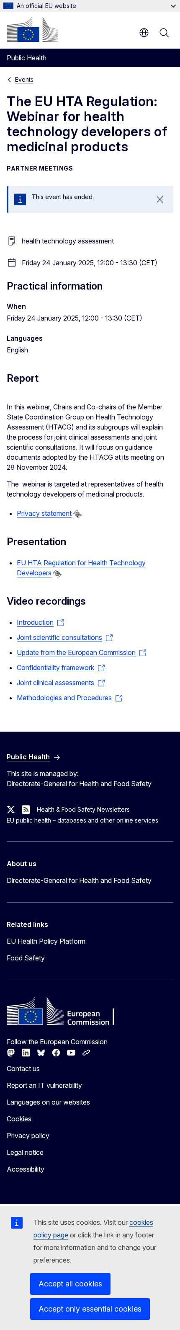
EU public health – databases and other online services (82, 820)
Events (24, 79)
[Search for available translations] (77, 514)
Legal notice (25, 1152)
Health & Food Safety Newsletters (83, 809)
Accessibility (25, 1169)
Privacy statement (44, 513)
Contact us (23, 1068)
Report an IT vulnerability (44, 1085)
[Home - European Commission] (32, 29)
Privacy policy (28, 1135)
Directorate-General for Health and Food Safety (79, 880)
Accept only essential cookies (90, 1308)
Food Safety (26, 958)
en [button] (144, 32)
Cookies (19, 1119)
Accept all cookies (70, 1283)
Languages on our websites (48, 1102)
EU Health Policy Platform (46, 941)
